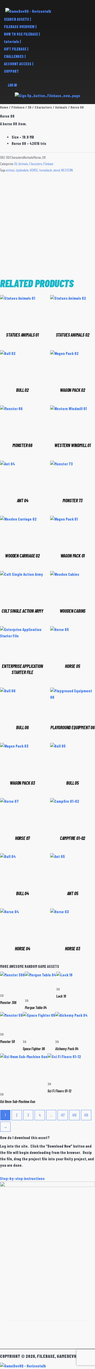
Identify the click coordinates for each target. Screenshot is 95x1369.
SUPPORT (11, 71)
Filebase (18, 107)
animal (10, 170)
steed (56, 170)
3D (29, 107)
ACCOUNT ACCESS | (18, 64)
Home (4, 107)
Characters (43, 107)
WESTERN (67, 170)
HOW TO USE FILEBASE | (22, 34)
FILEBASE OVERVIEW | (20, 26)
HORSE (34, 170)
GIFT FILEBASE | (16, 49)
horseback (45, 170)
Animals (61, 107)
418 (74, 1115)
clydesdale (22, 170)
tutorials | (12, 41)
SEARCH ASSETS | (17, 19)
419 (86, 1115)
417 (63, 1115)
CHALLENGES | (15, 56)
